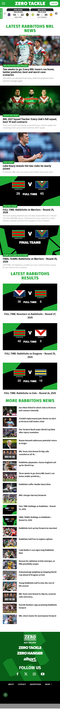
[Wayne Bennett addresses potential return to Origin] (10, 444)
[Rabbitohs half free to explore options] (10, 542)
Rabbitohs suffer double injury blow (35, 484)
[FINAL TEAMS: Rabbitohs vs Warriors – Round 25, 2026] (30, 240)
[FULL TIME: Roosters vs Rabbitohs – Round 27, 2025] (30, 297)
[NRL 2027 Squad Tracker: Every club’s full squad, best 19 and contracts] (30, 100)
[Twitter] (25, 674)
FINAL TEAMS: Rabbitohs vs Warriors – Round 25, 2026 (30, 260)
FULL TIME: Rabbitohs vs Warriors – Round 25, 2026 (28, 211)
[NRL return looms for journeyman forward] (10, 619)
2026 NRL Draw (10, 206)
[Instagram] (34, 674)
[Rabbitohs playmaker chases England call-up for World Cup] (10, 466)
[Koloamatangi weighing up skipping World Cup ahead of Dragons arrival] (10, 575)
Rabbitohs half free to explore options (36, 539)
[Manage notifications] (5, 695)
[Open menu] (3, 3)
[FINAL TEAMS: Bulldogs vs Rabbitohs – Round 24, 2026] (10, 520)
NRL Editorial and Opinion (15, 66)
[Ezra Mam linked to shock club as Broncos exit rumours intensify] (10, 411)
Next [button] (56, 13)
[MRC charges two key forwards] (10, 498)
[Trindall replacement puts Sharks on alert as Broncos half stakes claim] (10, 422)
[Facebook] (17, 674)
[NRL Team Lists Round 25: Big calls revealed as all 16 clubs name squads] (10, 455)
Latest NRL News (11, 116)
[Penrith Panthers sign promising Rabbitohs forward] (10, 608)
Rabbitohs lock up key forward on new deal (38, 528)
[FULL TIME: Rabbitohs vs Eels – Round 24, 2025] (30, 376)
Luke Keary (8, 162)
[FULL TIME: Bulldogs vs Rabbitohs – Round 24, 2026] (10, 509)
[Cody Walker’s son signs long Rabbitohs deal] (10, 553)
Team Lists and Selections (15, 255)
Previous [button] (4, 13)
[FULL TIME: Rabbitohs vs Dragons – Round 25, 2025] (30, 336)
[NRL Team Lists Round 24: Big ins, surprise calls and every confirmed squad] (10, 597)
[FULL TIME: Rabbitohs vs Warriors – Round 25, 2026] (30, 191)
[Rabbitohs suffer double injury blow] (10, 488)
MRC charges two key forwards (32, 495)
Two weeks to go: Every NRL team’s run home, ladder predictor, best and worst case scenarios (28, 72)
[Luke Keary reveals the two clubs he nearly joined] (30, 147)
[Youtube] (42, 674)
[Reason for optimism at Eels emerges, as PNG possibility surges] (10, 564)
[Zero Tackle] (30, 3)
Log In (54, 3)
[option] (18, 13)
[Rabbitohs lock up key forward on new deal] (10, 531)
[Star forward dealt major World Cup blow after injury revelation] (10, 433)
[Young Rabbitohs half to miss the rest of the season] (10, 586)
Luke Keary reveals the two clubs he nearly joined (27, 167)
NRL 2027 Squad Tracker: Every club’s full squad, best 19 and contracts (30, 120)
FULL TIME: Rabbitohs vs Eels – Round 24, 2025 (30, 393)
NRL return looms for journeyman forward (37, 616)
